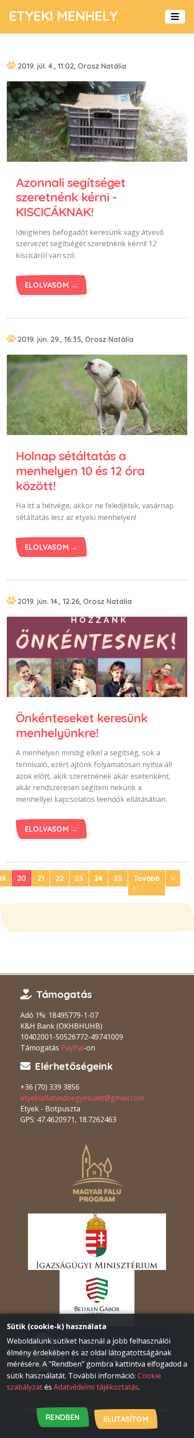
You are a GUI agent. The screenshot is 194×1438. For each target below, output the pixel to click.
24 (98, 878)
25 (118, 878)
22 (59, 878)
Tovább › (147, 883)
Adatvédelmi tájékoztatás (96, 1387)
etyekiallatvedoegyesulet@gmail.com (82, 1098)
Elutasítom (125, 1419)
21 (40, 878)
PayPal (72, 1048)
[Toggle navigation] (175, 16)
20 (21, 878)
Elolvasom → (51, 285)
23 (79, 878)
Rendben (62, 1417)
